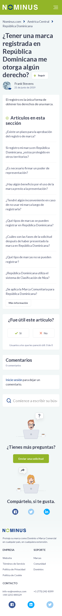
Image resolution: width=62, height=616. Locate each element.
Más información (18, 302)
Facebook (15, 512)
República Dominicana (18, 26)
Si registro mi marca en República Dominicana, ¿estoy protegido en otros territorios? (28, 152)
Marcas (37, 558)
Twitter (31, 512)
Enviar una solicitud (31, 458)
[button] (55, 7)
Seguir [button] (41, 75)
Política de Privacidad (14, 569)
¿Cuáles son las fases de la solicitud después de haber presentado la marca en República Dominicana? (29, 241)
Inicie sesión (14, 380)
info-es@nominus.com (14, 591)
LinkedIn (47, 512)
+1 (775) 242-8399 (44, 591)
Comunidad (40, 563)
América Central (38, 21)
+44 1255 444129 (12, 594)
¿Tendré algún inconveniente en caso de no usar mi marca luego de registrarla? (30, 204)
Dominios (39, 569)
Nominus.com (12, 21)
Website (7, 558)
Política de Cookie (12, 575)
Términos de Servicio (14, 563)
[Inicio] (20, 7)
